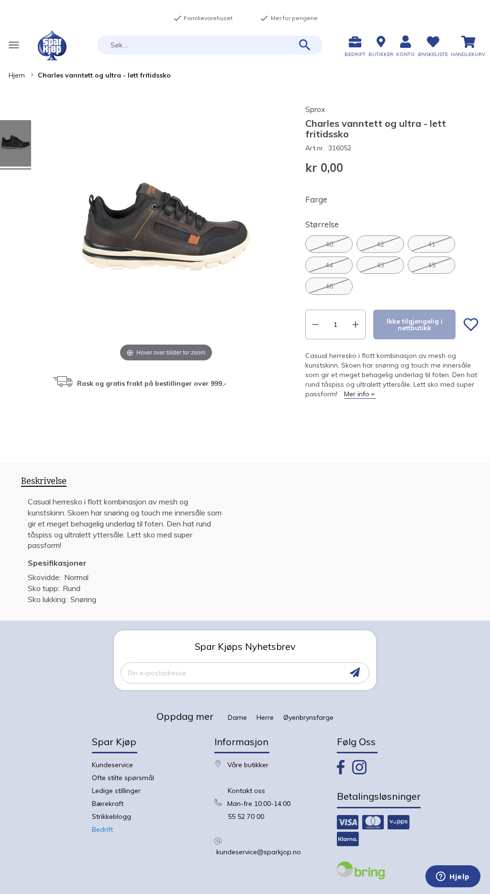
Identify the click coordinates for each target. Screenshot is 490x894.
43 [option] (380, 265)
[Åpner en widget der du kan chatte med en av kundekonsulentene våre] (452, 877)
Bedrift (102, 829)
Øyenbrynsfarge (308, 717)
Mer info (356, 394)
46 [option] (329, 286)
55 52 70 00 (246, 816)
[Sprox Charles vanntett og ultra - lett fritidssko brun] (15, 145)
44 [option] (329, 265)
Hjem (17, 75)
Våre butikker (247, 764)
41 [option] (431, 244)
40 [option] (329, 244)
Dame (237, 717)
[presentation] (44, 483)
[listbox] (392, 265)
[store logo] (52, 45)
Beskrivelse (44, 481)
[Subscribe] (354, 672)
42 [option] (380, 244)
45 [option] (431, 265)
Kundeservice (112, 764)
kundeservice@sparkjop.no (258, 852)
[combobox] (210, 45)
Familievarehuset (203, 18)
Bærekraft (107, 803)
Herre (265, 717)
